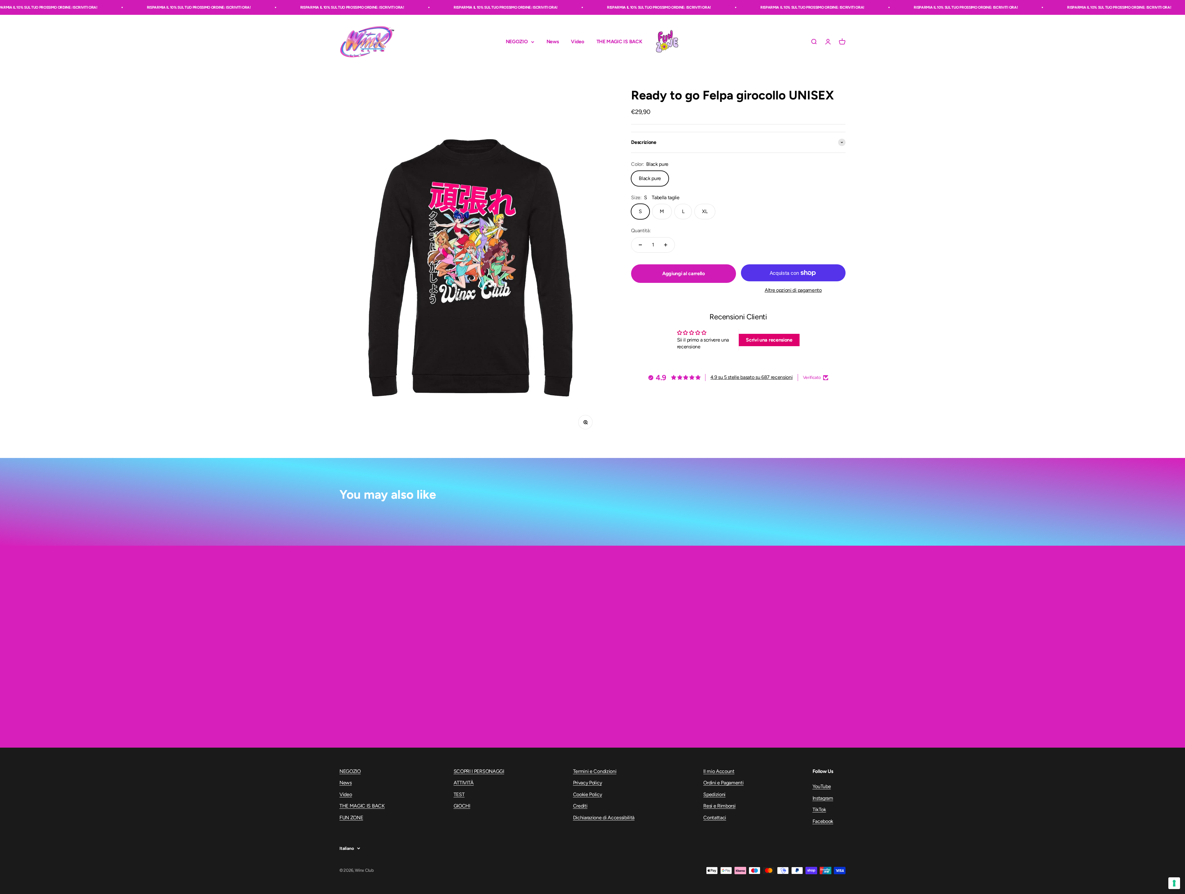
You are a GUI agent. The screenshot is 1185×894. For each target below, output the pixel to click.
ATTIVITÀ (464, 783)
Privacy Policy (587, 783)
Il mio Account (718, 771)
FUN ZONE (667, 41)
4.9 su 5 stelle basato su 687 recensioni (751, 377)
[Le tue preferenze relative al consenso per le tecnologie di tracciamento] (1174, 883)
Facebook (823, 821)
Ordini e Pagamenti (723, 783)
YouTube (822, 786)
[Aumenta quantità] (666, 244)
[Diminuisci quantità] (640, 244)
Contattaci (714, 818)
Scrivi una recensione (769, 340)
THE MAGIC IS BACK (619, 42)
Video (577, 42)
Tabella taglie (666, 197)
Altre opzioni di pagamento (793, 290)
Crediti (580, 806)
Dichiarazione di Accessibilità (603, 818)
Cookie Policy (587, 794)
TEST (459, 794)
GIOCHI (462, 806)
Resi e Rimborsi (719, 806)
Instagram (823, 798)
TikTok (819, 809)
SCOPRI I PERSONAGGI (479, 771)
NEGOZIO (517, 42)
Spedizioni (714, 794)
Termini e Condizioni (595, 771)
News (553, 42)
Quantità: (641, 230)
